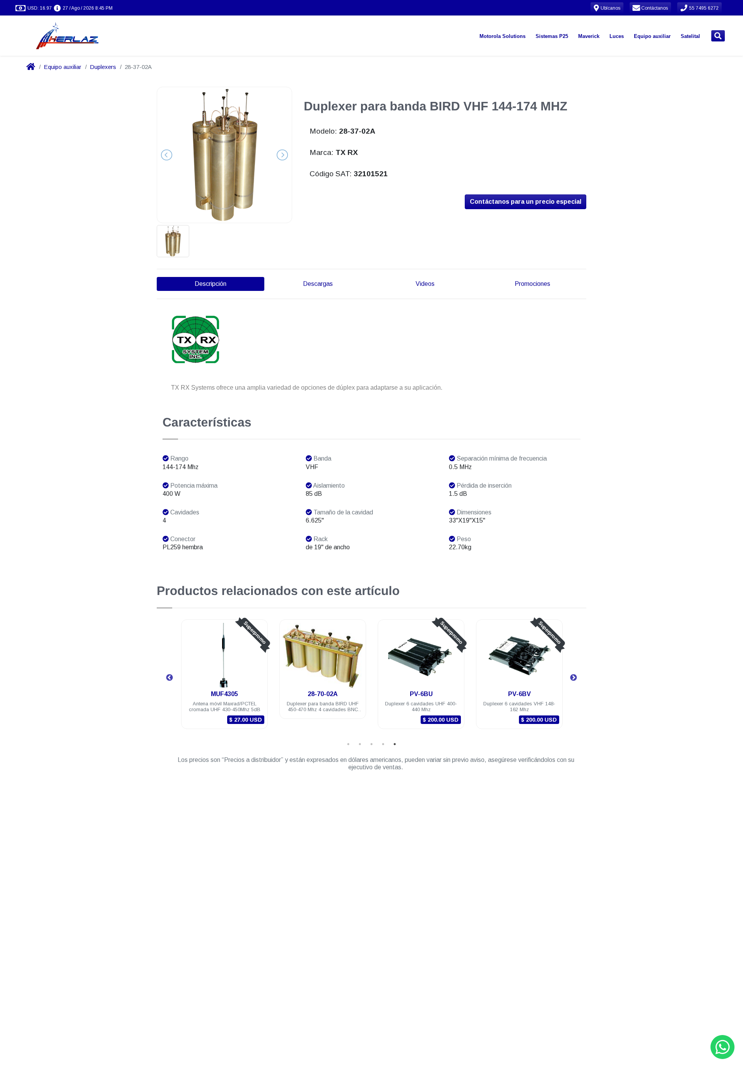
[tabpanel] (224, 678)
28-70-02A (323, 694)
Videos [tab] (425, 283)
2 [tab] (360, 744)
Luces (616, 36)
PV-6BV (519, 694)
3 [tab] (371, 744)
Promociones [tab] (532, 283)
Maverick (588, 36)
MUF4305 (224, 694)
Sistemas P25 (552, 36)
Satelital (690, 36)
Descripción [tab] (210, 283)
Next (573, 678)
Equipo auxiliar (652, 36)
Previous (169, 678)
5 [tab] (395, 744)
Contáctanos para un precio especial (525, 201)
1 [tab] (348, 744)
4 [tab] (383, 744)
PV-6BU (421, 694)
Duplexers (103, 67)
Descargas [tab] (318, 283)
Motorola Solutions (502, 36)
